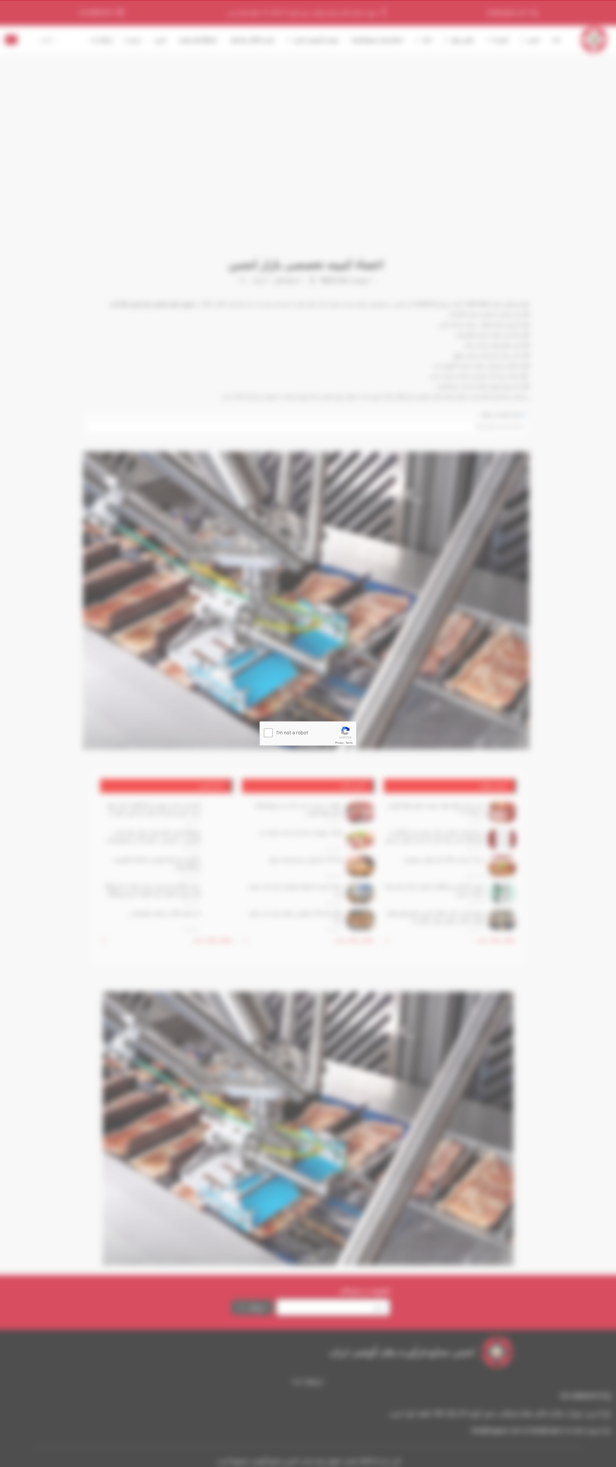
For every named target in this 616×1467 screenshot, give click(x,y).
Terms (349, 742)
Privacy (339, 742)
